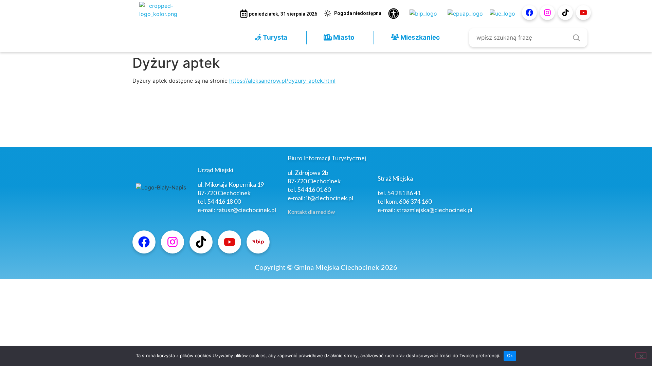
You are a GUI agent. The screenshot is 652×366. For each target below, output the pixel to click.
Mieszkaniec (419, 37)
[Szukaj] (576, 37)
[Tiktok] (565, 12)
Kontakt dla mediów (311, 211)
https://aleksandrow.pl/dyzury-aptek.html (282, 80)
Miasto (343, 37)
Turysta (274, 37)
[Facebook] (529, 12)
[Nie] (641, 355)
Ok (510, 355)
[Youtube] (583, 12)
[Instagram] (547, 12)
